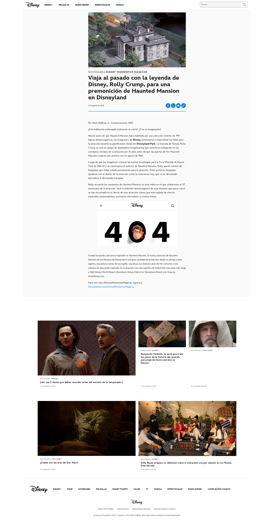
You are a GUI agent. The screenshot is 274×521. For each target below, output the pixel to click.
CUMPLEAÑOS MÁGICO (219, 489)
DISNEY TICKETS (120, 489)
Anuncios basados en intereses (165, 509)
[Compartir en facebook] (168, 105)
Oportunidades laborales (141, 509)
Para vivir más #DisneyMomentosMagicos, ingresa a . (115, 284)
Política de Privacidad (106, 509)
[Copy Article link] (183, 105)
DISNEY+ (57, 489)
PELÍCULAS (101, 489)
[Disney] (32, 5)
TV (147, 489)
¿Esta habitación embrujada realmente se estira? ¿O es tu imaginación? (124, 129)
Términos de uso (123, 509)
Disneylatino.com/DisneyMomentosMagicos (111, 286)
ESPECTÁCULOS (175, 489)
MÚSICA (158, 489)
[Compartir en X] (173, 105)
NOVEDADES (84, 489)
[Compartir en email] (178, 106)
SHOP (69, 489)
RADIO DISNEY (195, 489)
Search (244, 4)
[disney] (38, 489)
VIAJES (136, 489)
